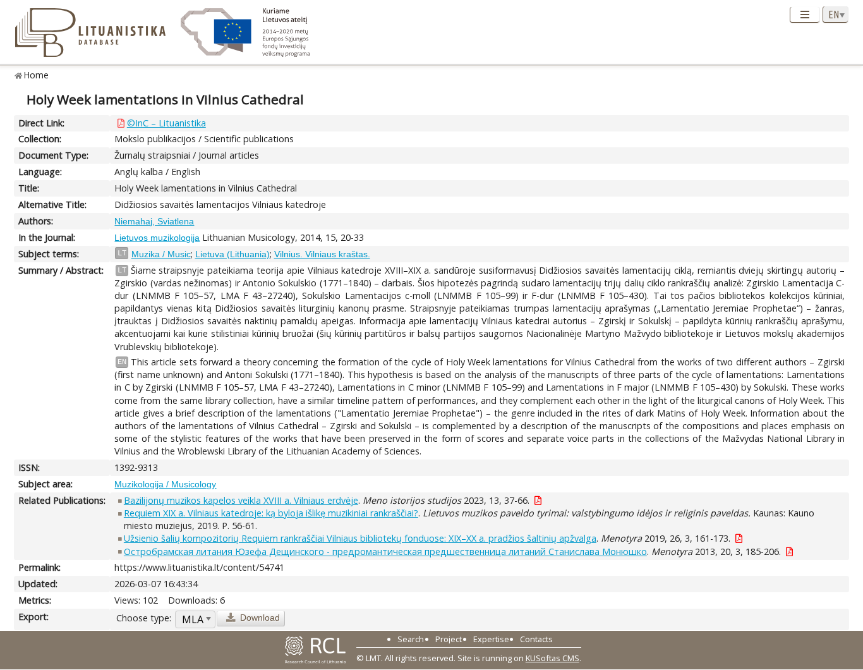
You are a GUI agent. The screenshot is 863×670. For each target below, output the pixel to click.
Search (410, 639)
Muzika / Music (161, 254)
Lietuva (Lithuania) (232, 254)
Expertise (491, 639)
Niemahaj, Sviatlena (154, 221)
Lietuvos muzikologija (157, 238)
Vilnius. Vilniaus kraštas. (322, 254)
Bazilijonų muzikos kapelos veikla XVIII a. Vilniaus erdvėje (241, 500)
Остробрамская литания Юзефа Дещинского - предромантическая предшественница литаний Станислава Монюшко (385, 551)
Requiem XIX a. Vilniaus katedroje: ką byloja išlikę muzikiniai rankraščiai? (271, 513)
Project (448, 639)
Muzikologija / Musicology (165, 484)
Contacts (536, 639)
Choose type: (143, 618)
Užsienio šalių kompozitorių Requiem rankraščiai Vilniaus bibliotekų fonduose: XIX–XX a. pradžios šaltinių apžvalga (360, 538)
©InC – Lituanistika (166, 123)
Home (36, 75)
